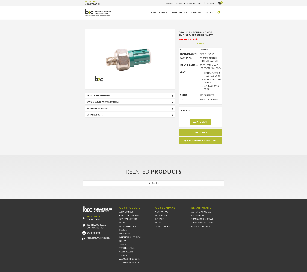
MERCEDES (124, 233)
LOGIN (158, 222)
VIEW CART (196, 12)
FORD (122, 222)
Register (169, 3)
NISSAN (123, 240)
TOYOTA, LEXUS (127, 248)
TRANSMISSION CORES (202, 222)
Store (162, 12)
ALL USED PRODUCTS (129, 258)
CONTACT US (161, 211)
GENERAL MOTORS (128, 219)
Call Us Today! (201, 132)
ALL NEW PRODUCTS (129, 262)
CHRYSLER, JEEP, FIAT (129, 215)
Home (153, 12)
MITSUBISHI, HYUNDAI (130, 237)
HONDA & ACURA (127, 226)
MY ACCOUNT (161, 215)
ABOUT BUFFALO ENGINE (98, 96)
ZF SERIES (123, 255)
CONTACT (208, 12)
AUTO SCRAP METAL (201, 211)
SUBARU (123, 244)
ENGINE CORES (198, 215)
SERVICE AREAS (162, 226)
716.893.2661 (92, 3)
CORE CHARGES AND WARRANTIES (103, 102)
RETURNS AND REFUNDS (98, 108)
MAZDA (123, 229)
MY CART (159, 219)
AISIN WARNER (126, 211)
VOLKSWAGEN (126, 251)
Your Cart (210, 3)
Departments (178, 12)
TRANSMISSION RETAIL (202, 219)
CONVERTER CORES (200, 226)
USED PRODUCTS (95, 115)
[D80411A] (130, 59)
